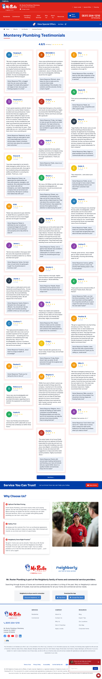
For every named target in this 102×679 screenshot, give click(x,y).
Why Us (57, 621)
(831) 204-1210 (13, 623)
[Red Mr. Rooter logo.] (36, 569)
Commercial (35, 618)
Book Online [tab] (74, 15)
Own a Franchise (60, 625)
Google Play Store (77, 597)
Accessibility (46, 664)
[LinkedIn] (20, 636)
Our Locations (83, 621)
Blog (80, 614)
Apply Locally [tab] (77, 7)
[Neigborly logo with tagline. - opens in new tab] (67, 569)
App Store (62, 597)
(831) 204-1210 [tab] (91, 15)
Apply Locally (59, 628)
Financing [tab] (96, 7)
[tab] (27, 16)
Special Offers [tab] (87, 7)
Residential (35, 614)
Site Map (81, 625)
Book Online (93, 485)
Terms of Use (27, 664)
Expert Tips (82, 618)
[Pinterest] (8, 636)
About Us (58, 614)
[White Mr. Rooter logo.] (9, 7)
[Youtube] (12, 636)
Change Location (25, 9)
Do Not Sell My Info (58, 664)
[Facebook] (5, 636)
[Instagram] (16, 636)
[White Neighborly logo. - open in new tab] (5, 1)
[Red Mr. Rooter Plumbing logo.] (16, 614)
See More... (51, 477)
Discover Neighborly (31, 597)
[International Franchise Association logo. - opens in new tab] (7, 641)
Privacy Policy (37, 664)
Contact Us (58, 618)
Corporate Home (84, 628)
